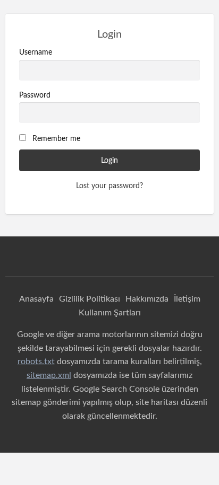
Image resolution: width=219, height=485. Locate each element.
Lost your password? (109, 186)
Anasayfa (36, 299)
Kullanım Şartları (110, 312)
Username (35, 52)
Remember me (56, 139)
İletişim (187, 299)
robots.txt (36, 361)
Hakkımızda (147, 299)
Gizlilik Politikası (89, 299)
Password (34, 95)
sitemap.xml (49, 375)
